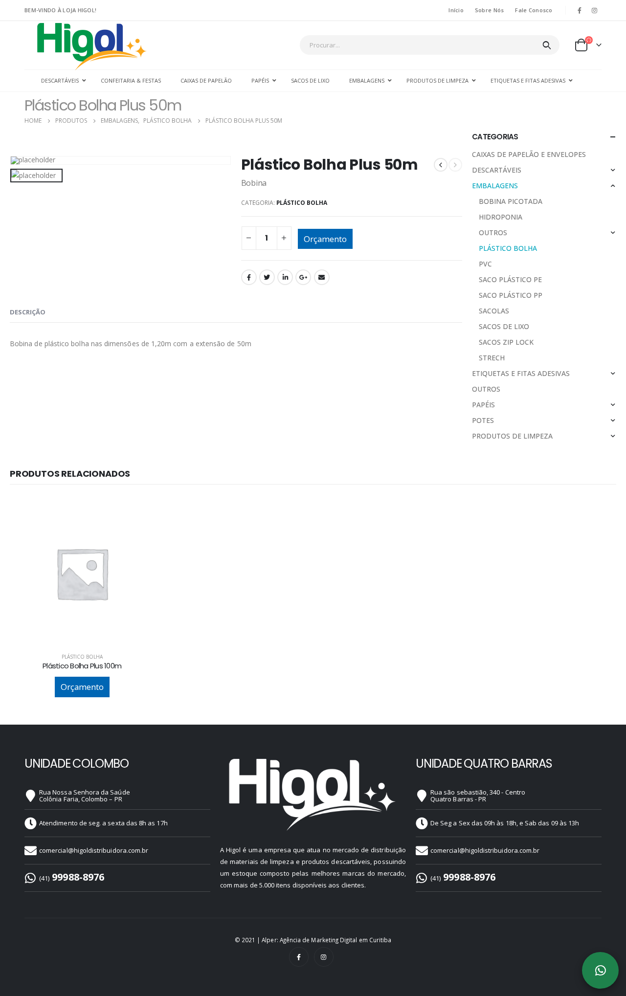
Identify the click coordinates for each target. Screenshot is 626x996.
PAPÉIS (483, 404)
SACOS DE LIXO (504, 326)
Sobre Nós (489, 10)
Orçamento (325, 238)
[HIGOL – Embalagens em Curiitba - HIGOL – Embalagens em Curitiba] (92, 45)
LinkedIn (285, 277)
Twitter (267, 277)
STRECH (492, 357)
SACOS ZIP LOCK (506, 342)
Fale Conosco (533, 10)
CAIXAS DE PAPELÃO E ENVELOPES (529, 154)
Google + (303, 277)
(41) (71, 878)
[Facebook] (579, 10)
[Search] (546, 45)
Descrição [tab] (27, 312)
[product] (82, 573)
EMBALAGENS (495, 185)
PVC (485, 263)
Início (456, 10)
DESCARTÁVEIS (496, 170)
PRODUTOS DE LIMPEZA (512, 436)
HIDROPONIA (500, 216)
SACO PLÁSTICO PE (510, 279)
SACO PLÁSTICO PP (510, 295)
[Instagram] (594, 10)
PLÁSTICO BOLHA (301, 203)
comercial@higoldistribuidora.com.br (93, 850)
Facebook (249, 277)
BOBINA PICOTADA (510, 201)
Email (322, 277)
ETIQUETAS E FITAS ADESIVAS (521, 373)
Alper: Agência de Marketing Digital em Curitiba (326, 940)
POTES (483, 420)
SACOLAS (494, 310)
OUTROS (493, 232)
